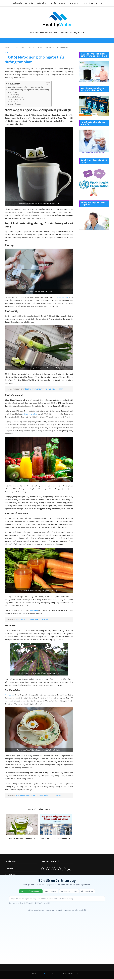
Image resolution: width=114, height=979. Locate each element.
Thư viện (74, 3)
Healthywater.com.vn (44, 974)
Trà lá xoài (14, 102)
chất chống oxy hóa (29, 414)
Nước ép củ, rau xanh (18, 99)
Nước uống (9, 869)
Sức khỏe (29, 3)
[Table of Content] (48, 84)
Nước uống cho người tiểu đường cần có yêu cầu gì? (26, 87)
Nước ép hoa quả (17, 97)
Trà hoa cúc (9, 695)
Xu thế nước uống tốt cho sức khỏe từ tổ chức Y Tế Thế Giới (38, 795)
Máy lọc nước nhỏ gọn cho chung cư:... (56, 838)
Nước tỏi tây (15, 95)
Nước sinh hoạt (10, 874)
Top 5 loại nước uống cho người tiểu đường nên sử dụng (28, 90)
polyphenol (34, 610)
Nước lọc (14, 92)
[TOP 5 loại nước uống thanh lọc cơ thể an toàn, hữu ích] (22, 824)
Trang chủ (8, 47)
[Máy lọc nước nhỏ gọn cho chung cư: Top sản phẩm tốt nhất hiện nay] (56, 824)
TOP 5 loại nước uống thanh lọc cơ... (21, 838)
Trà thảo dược (16, 104)
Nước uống (41, 3)
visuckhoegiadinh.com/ (57, 976)
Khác (29, 47)
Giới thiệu (17, 3)
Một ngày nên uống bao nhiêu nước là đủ (32, 619)
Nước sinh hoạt (58, 3)
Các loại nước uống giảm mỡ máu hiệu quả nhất (43, 389)
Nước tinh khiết (62, 297)
